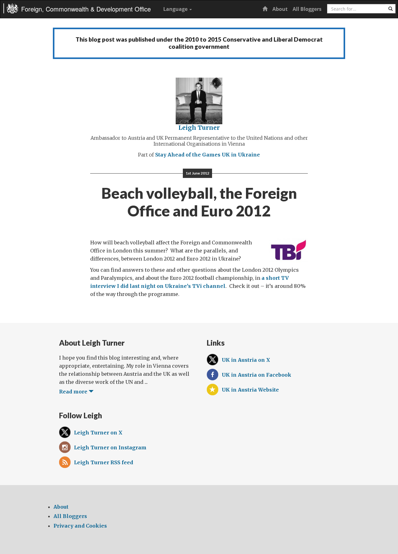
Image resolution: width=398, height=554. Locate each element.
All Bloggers (307, 9)
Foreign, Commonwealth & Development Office (86, 8)
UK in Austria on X (246, 360)
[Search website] (391, 8)
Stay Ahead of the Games (187, 155)
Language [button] (176, 9)
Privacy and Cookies (80, 526)
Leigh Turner (199, 127)
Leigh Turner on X (98, 432)
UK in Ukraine (241, 155)
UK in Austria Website (250, 390)
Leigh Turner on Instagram (110, 447)
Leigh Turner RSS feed (103, 462)
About (280, 9)
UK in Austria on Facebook (256, 375)
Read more (74, 391)
